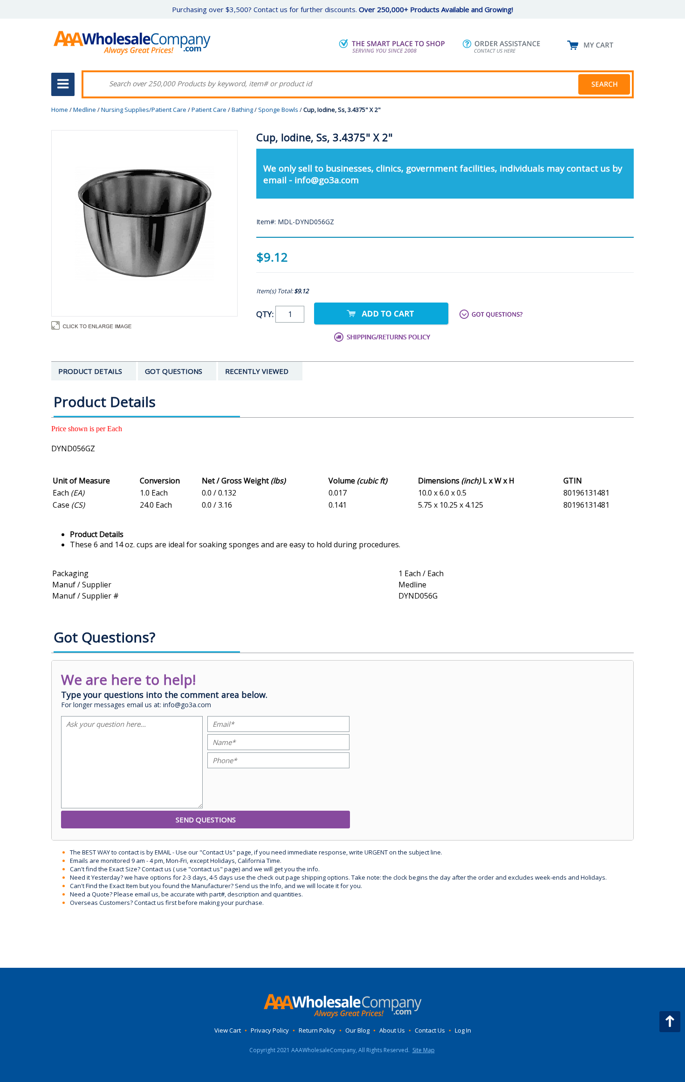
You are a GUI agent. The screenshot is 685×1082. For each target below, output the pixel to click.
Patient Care (209, 109)
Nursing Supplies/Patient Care (143, 109)
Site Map (423, 1050)
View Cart (227, 1030)
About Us (392, 1030)
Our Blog (357, 1030)
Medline (84, 109)
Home (59, 109)
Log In (463, 1030)
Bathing (242, 109)
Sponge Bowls (278, 109)
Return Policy (317, 1030)
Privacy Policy (270, 1030)
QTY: (265, 314)
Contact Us (430, 1030)
